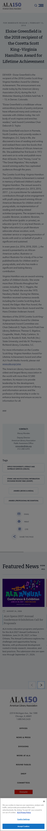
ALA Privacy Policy (24, 812)
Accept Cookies (24, 826)
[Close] (44, 801)
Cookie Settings (23, 819)
